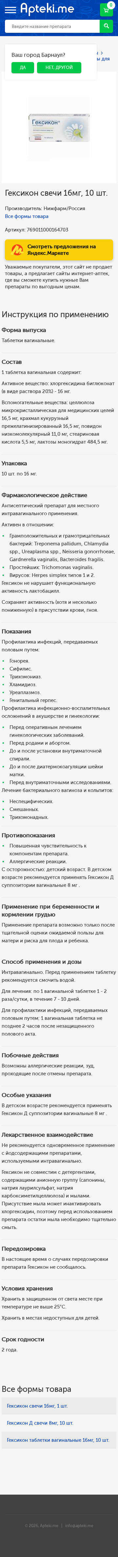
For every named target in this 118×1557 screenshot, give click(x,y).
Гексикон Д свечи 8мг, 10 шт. (40, 1423)
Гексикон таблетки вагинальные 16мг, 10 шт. (58, 1440)
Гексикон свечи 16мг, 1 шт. (37, 1406)
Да (18, 56)
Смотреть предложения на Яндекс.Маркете (62, 249)
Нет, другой (54, 56)
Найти (106, 26)
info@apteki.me (79, 1526)
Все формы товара (27, 216)
